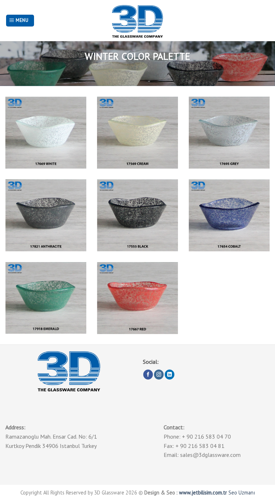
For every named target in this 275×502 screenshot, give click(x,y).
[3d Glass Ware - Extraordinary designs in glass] (137, 20)
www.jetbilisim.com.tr (203, 492)
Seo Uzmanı (241, 492)
